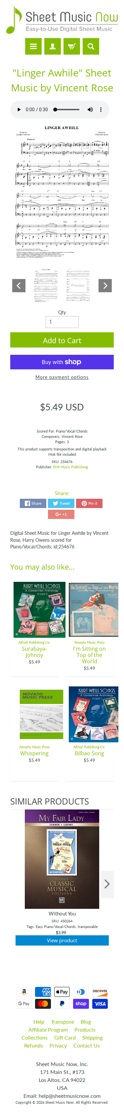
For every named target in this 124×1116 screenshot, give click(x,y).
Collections (34, 1037)
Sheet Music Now (59, 1102)
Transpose (62, 1021)
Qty (62, 312)
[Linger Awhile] (46, 285)
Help (38, 1021)
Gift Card (65, 1037)
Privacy (58, 1045)
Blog (86, 1021)
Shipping (92, 1037)
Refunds (33, 1045)
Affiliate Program (48, 1029)
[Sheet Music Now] (62, 20)
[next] (107, 884)
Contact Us (86, 1045)
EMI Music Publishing (70, 467)
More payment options (62, 377)
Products (85, 1029)
